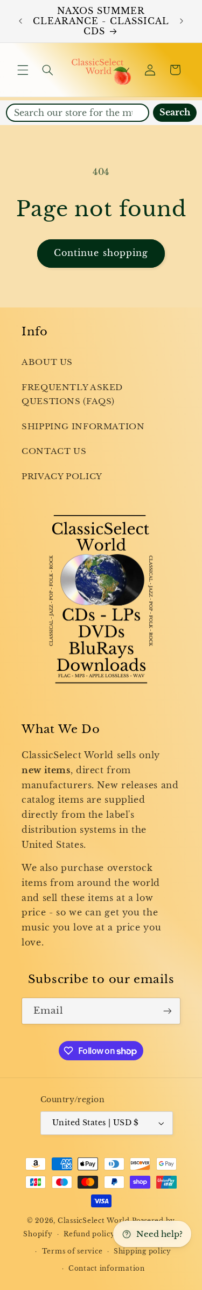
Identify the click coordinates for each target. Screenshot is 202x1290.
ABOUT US (47, 362)
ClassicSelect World (94, 1221)
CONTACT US (54, 451)
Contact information (106, 1268)
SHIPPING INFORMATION (83, 426)
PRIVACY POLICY (62, 476)
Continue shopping (101, 253)
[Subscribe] (167, 1011)
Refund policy (89, 1234)
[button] (22, 69)
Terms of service (72, 1251)
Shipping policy (142, 1251)
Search (174, 112)
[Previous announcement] (20, 21)
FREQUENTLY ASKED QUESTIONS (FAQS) (72, 394)
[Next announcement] (181, 21)
